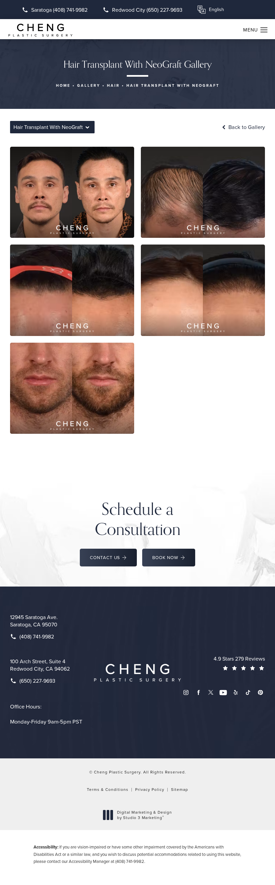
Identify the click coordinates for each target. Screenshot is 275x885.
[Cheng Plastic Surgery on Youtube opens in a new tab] (223, 692)
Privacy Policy (149, 789)
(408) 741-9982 (129, 861)
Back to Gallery (246, 127)
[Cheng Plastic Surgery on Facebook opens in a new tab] (198, 692)
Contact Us (105, 557)
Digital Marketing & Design (144, 815)
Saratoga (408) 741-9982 (59, 9)
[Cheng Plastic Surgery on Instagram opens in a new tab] (185, 692)
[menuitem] (185, 692)
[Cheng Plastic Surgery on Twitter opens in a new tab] (210, 692)
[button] (264, 30)
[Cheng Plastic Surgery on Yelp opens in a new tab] (235, 692)
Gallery (88, 85)
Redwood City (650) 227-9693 (147, 9)
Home (63, 85)
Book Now (165, 557)
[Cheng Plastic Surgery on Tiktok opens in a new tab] (248, 692)
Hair (113, 85)
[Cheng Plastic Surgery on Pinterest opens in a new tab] (260, 692)
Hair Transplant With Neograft (172, 85)
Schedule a (137, 518)
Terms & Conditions (107, 789)
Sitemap (179, 789)
